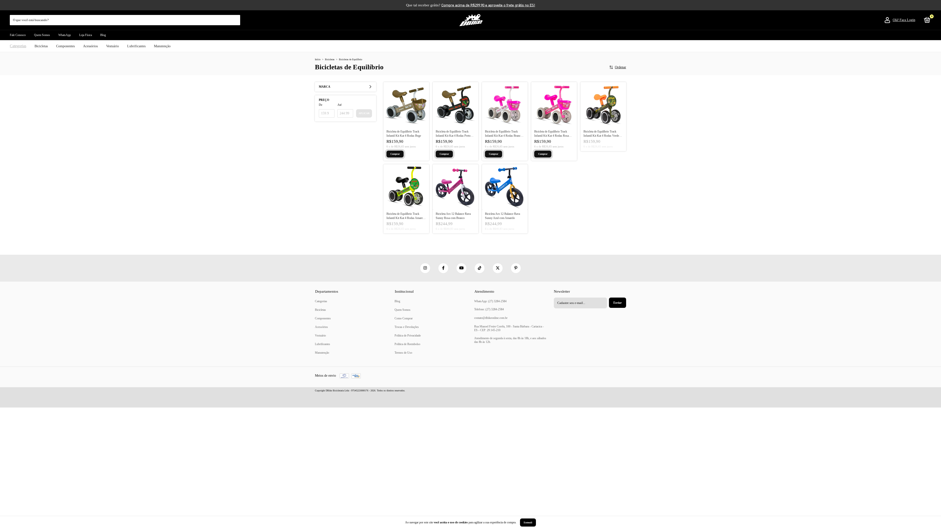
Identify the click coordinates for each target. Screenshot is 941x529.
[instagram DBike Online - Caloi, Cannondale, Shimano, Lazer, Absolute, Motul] (425, 268)
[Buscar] (236, 18)
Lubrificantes (136, 46)
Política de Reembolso (407, 344)
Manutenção (162, 46)
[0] (926, 21)
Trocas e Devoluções (407, 327)
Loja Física (85, 35)
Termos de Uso (403, 352)
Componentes (65, 46)
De (320, 105)
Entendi (528, 522)
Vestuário (112, 46)
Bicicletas (41, 46)
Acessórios (90, 46)
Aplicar (364, 113)
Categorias (18, 46)
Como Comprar (404, 318)
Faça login (907, 20)
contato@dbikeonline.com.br (491, 318)
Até (339, 105)
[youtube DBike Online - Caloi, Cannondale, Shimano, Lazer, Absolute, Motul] (461, 268)
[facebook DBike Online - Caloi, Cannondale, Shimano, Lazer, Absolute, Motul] (443, 268)
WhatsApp (64, 35)
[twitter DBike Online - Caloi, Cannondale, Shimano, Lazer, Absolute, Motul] (498, 268)
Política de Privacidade (408, 335)
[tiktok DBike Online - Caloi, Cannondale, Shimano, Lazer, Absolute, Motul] (479, 268)
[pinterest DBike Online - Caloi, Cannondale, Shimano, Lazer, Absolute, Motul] (516, 268)
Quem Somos (42, 35)
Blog (103, 35)
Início (318, 59)
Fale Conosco (18, 35)
